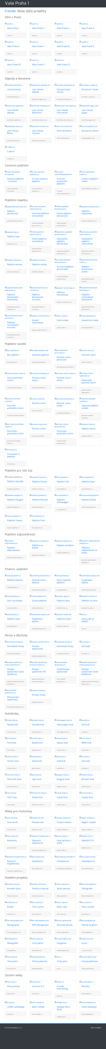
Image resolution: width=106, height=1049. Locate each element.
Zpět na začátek (96, 1028)
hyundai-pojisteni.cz (13, 489)
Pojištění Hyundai (15, 481)
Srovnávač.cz (14, 1028)
